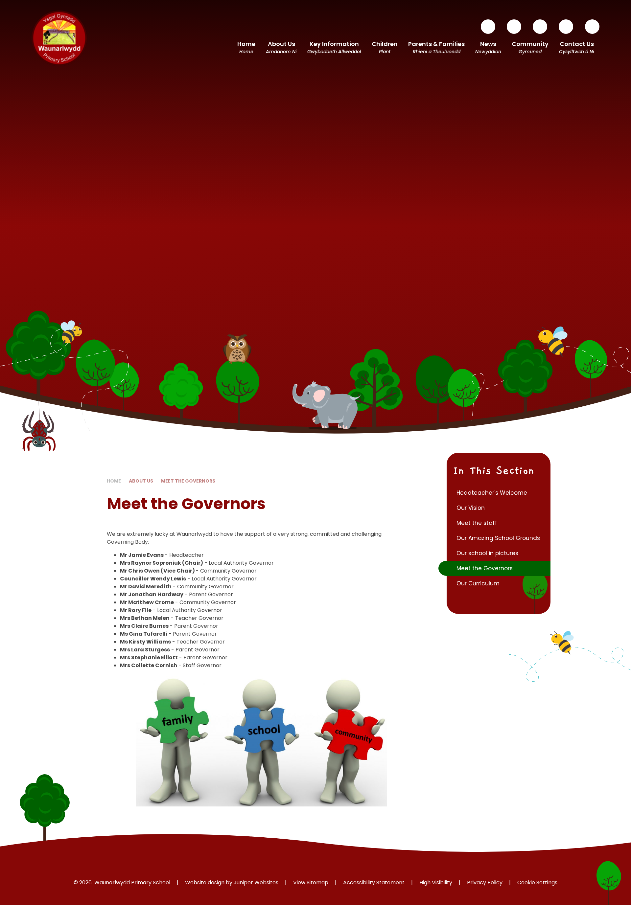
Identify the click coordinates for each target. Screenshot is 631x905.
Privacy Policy (484, 882)
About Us (141, 481)
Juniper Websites (256, 882)
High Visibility (435, 882)
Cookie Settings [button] (537, 882)
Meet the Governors (188, 481)
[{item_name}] (488, 26)
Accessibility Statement (374, 882)
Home (114, 481)
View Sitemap (310, 882)
